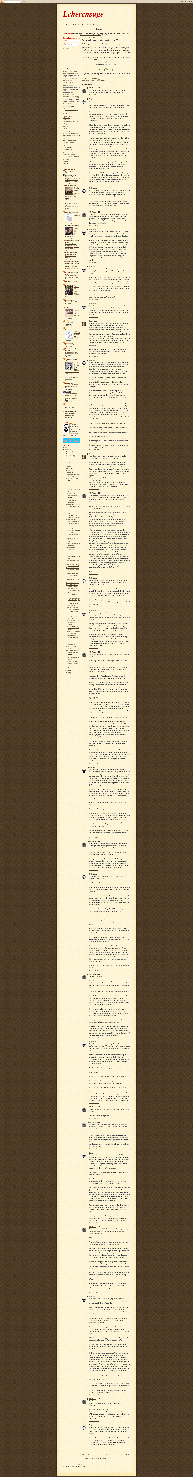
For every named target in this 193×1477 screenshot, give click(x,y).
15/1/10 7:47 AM (93, 1148)
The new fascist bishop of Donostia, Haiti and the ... (72, 569)
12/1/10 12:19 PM (94, 449)
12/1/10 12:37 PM (94, 489)
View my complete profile (69, 435)
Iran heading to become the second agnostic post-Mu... (72, 657)
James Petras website (69, 152)
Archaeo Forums (67, 116)
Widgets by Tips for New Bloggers (71, 110)
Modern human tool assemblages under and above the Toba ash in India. (71, 398)
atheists (121, 90)
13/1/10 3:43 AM (93, 763)
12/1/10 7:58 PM (93, 574)
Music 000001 (69, 383)
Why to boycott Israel (72, 482)
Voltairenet (66, 145)
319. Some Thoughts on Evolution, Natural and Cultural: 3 (71, 386)
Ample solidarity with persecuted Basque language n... (72, 500)
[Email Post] (99, 78)
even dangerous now (108, 445)
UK (104, 80)
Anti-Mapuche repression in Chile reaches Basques (73, 622)
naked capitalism (70, 169)
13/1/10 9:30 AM (93, 970)
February (69, 470)
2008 (66, 673)
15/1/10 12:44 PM (94, 1421)
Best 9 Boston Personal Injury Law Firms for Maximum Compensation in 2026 (72, 206)
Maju (74, 424)
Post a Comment (88, 1451)
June (67, 462)
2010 (66, 449)
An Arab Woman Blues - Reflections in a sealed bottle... (72, 263)
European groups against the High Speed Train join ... (73, 506)
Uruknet (65, 128)
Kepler (91, 321)
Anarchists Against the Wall (70, 133)
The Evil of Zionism (77, 214)
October (68, 453)
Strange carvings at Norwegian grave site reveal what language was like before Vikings (72, 246)
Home (66, 24)
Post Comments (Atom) (98, 1459)
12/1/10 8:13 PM (93, 648)
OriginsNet (66, 119)
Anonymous (66, 71)
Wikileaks (65, 126)
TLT (64, 78)
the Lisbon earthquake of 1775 (118, 190)
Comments (69, 44)
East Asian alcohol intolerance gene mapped (71, 495)
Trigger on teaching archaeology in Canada (71, 276)
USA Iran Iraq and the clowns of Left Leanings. (71, 267)
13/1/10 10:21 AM (94, 1103)
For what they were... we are (116, 33)
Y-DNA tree (66, 159)
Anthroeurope (69, 300)
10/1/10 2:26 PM (93, 184)
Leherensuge (83, 13)
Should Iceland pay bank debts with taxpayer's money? (72, 628)
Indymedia (66, 144)
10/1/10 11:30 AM (93, 94)
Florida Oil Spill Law (71, 202)
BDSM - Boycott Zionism (69, 140)
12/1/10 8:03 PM (93, 606)
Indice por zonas (69, 407)
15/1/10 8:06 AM (93, 1222)
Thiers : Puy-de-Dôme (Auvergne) (71, 323)
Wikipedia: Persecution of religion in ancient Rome (110, 423)
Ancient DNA (66, 161)
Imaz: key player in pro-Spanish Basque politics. (72, 539)
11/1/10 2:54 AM (93, 317)
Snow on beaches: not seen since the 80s (100, 40)
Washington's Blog (68, 149)
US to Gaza (66, 130)
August (68, 458)
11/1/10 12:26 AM (93, 262)
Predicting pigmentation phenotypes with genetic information (71, 353)
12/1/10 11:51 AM (93, 356)
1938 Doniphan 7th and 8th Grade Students (76, 312)
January (68, 472)
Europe (93, 80)
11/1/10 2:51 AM (93, 299)
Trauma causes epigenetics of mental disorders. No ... (72, 642)
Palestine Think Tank (68, 138)
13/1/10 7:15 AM (93, 870)
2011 (66, 447)
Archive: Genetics (92, 24)
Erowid (65, 124)
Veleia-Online (66, 118)
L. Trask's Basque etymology (71, 156)
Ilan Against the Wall (71, 281)
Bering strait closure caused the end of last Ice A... (73, 590)
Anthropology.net (70, 175)
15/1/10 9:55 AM (93, 1292)
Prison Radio (66, 151)
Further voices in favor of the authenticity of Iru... (73, 575)
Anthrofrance (69, 320)
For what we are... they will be (90, 35)
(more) (73, 92)
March (68, 468)
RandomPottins (70, 285)
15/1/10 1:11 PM (93, 1447)
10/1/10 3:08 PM (93, 225)
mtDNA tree (66, 158)
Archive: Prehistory (77, 24)
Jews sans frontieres (71, 212)
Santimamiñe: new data (72, 583)
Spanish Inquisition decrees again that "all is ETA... (73, 489)
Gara (95, 59)
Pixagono (65, 83)
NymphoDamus (67, 94)
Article (91, 571)
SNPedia (65, 163)
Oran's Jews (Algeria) (71, 344)
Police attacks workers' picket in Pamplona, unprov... (72, 652)
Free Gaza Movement (69, 131)
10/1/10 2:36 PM (93, 208)
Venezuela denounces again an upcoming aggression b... (72, 637)
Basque (88, 80)
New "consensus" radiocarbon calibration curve (71, 549)
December (69, 451)
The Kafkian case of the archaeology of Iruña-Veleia (72, 511)
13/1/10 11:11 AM (93, 1118)
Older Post (126, 1455)
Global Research (67, 147)
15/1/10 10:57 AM (94, 1394)
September (69, 456)
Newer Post (85, 1455)
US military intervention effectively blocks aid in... (72, 525)
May (67, 464)
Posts (67, 41)
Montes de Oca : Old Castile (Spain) (71, 302)
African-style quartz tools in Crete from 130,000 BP (73, 599)
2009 (66, 670)
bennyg (65, 104)
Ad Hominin (68, 376)
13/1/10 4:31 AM (93, 837)
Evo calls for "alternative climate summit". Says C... (73, 613)
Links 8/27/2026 (69, 171)
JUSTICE (67, 307)
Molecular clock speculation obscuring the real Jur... (73, 530)
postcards (99, 80)
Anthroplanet (69, 343)
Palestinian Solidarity (68, 142)
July (67, 460)
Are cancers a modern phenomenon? (71, 378)
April (67, 466)
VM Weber (92, 88)
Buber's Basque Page (69, 154)
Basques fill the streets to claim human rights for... (73, 663)
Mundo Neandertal (70, 185)
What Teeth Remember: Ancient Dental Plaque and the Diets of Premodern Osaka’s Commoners (72, 179)
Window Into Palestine (72, 225)
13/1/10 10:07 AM (94, 1037)
